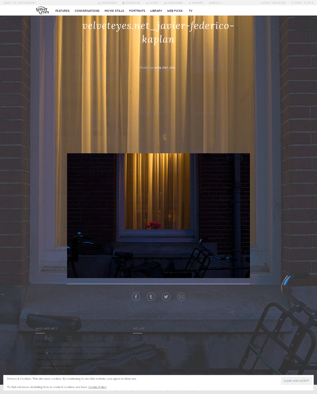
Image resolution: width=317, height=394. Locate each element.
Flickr (153, 2)
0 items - (302, 2)
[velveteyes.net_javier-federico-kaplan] (158, 215)
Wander (198, 2)
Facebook (133, 2)
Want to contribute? (19, 2)
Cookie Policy (97, 387)
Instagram (109, 2)
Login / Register (273, 2)
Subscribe (175, 2)
